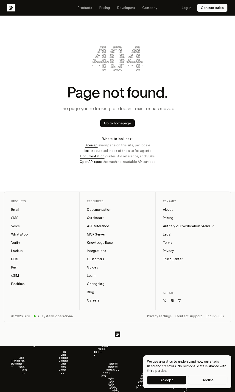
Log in (186, 8)
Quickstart (95, 218)
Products (85, 8)
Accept (166, 380)
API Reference (98, 226)
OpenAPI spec (91, 162)
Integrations (96, 251)
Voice (15, 226)
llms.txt (89, 151)
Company (149, 8)
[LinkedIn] (172, 301)
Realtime (18, 284)
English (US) (215, 316)
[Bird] (11, 7)
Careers (93, 300)
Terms (167, 242)
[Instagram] (179, 301)
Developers (126, 8)
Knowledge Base (100, 242)
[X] (165, 301)
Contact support (188, 316)
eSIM (15, 275)
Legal (167, 234)
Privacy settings (159, 316)
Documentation (92, 156)
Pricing (104, 8)
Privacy (168, 251)
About (168, 209)
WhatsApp (19, 234)
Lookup (17, 251)
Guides (92, 267)
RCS (14, 259)
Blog (90, 292)
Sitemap (91, 145)
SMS (14, 218)
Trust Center (173, 259)
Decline (208, 380)
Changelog (95, 284)
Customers (95, 259)
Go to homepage (117, 123)
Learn (91, 275)
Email (15, 209)
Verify (15, 242)
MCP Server (96, 234)
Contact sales (212, 8)
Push (15, 267)
